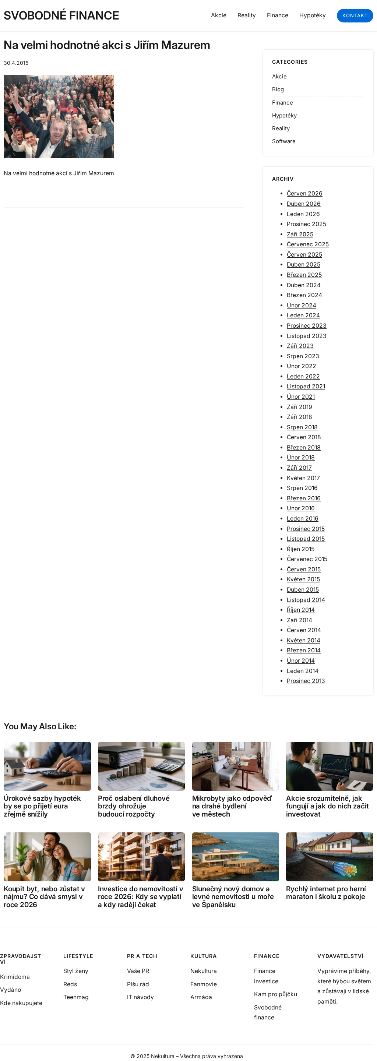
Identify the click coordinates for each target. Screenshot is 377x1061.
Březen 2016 (304, 498)
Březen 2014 (304, 650)
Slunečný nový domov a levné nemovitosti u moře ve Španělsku (233, 897)
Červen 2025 (304, 254)
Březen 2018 (304, 447)
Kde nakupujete (21, 1003)
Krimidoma (15, 976)
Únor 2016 (301, 508)
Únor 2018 (301, 457)
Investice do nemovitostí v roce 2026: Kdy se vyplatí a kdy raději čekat (140, 897)
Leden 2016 (302, 518)
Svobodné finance (61, 15)
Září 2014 (299, 620)
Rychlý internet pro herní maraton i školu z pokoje (326, 892)
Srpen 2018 (302, 427)
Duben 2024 (304, 285)
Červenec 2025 (308, 244)
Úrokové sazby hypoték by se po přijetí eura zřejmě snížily (42, 806)
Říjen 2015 (300, 549)
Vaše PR (138, 970)
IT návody (140, 997)
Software (284, 141)
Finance (282, 102)
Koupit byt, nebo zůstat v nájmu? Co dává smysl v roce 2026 (44, 897)
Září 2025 (300, 234)
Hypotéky (284, 115)
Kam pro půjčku (275, 994)
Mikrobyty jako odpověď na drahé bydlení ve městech (232, 806)
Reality (281, 128)
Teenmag (76, 997)
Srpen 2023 (303, 356)
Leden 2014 (302, 670)
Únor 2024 (301, 305)
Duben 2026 (304, 203)
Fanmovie (203, 984)
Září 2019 (299, 406)
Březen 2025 (304, 274)
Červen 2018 (304, 437)
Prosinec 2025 (306, 224)
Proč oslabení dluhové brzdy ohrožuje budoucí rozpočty (134, 806)
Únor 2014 (301, 660)
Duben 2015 (303, 589)
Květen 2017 (303, 478)
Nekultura (203, 970)
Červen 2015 (304, 569)
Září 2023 (300, 345)
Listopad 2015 (306, 538)
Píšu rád (138, 984)
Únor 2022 (301, 366)
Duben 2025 (303, 264)
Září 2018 (299, 416)
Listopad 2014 (306, 599)
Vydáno (10, 989)
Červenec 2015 (307, 559)
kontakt (355, 15)
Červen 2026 (305, 193)
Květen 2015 (303, 579)
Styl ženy (75, 970)
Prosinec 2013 (306, 680)
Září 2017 (299, 467)
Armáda (201, 997)
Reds (70, 984)
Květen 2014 (303, 640)
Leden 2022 (303, 376)
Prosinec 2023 (307, 325)
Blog (278, 89)
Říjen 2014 (301, 609)
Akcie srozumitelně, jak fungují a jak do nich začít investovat (327, 806)
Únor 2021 (301, 396)
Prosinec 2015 (306, 528)
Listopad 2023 (307, 335)
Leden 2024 (303, 315)
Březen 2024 (304, 295)
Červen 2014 (304, 630)
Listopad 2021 (306, 386)
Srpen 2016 (302, 487)
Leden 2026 (303, 214)
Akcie (279, 76)
